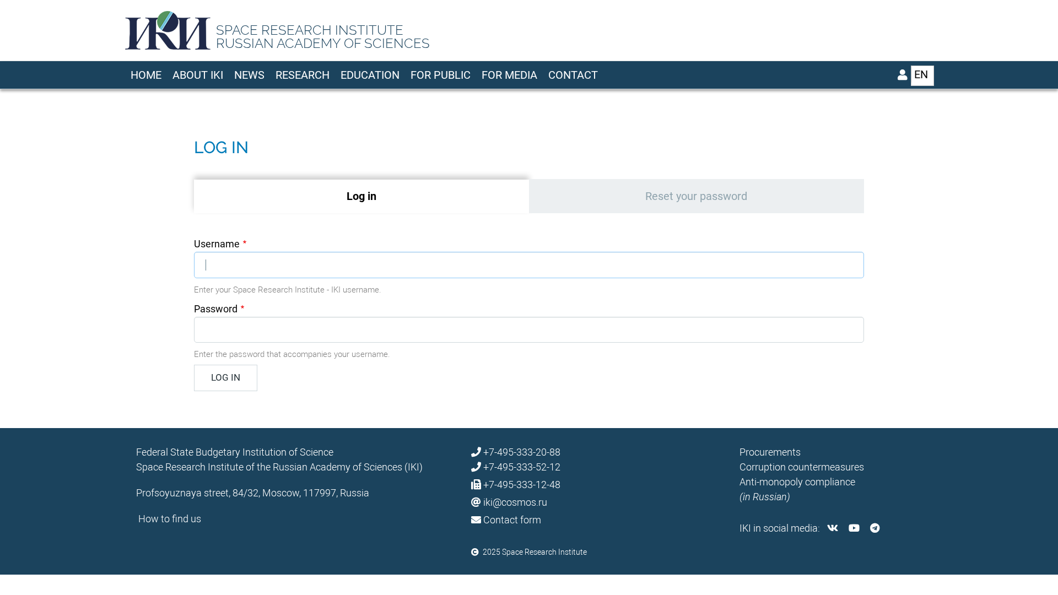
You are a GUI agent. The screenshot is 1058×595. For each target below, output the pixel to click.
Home (146, 75)
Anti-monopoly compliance (797, 482)
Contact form (512, 520)
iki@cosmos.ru (515, 502)
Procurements (770, 452)
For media (509, 75)
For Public (441, 75)
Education (370, 75)
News (249, 75)
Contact (573, 75)
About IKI (197, 75)
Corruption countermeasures (801, 467)
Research (303, 75)
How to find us (169, 518)
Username (217, 244)
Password (215, 309)
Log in (390, 196)
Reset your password (696, 196)
